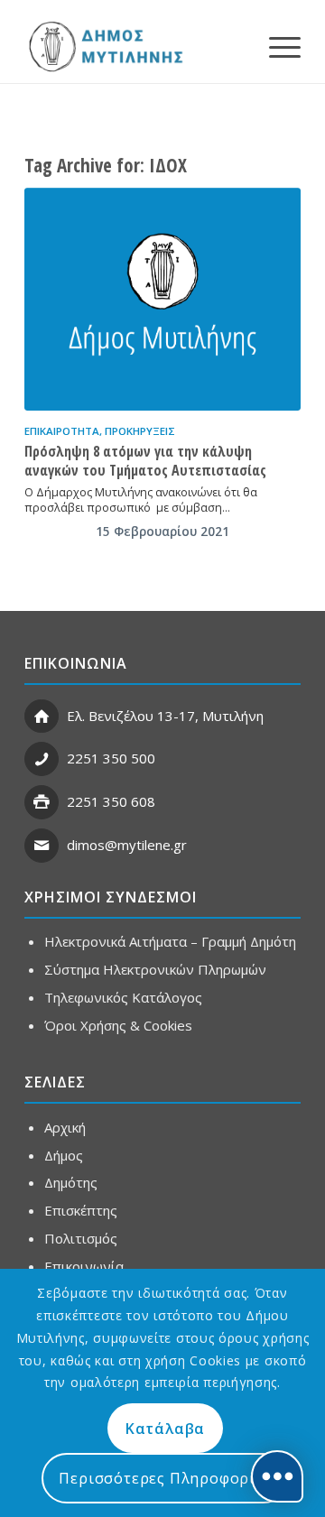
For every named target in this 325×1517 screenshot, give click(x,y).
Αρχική (65, 1127)
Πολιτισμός (80, 1238)
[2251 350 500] (41, 759)
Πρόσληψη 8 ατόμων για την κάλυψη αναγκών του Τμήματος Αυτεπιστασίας (145, 460)
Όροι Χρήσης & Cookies (118, 1025)
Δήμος (63, 1155)
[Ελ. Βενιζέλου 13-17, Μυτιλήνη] (41, 716)
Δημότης (71, 1182)
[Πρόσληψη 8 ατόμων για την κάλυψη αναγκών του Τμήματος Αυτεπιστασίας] (162, 300)
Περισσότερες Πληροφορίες (165, 1478)
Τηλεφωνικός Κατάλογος (123, 997)
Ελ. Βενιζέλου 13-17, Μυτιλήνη (165, 716)
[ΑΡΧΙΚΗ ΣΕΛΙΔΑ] (104, 46)
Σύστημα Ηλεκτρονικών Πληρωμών (155, 969)
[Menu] (276, 46)
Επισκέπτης (80, 1210)
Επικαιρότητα (61, 431)
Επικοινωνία (84, 1266)
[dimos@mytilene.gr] (41, 845)
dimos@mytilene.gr (127, 845)
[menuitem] (276, 46)
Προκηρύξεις (140, 431)
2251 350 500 (111, 758)
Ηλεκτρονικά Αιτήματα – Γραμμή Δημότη (170, 941)
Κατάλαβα (165, 1428)
